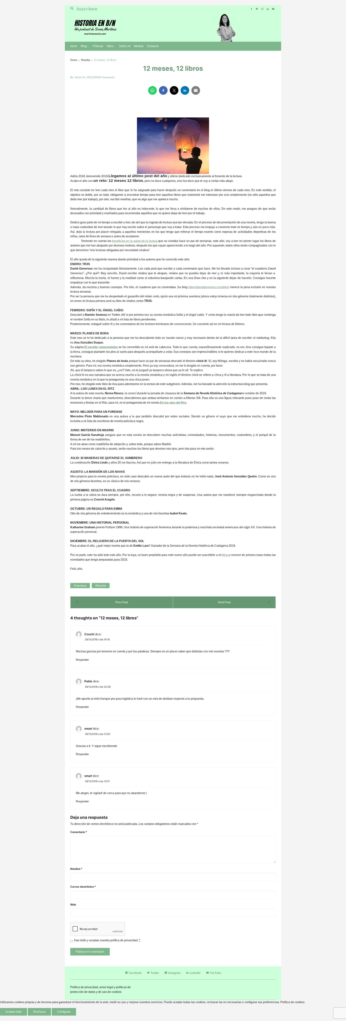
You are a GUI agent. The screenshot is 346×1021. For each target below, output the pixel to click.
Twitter (154, 972)
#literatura (80, 585)
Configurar (64, 1011)
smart (88, 728)
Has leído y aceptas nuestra (107, 940)
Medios (138, 46)
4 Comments (107, 77)
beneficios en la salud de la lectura (135, 240)
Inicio (73, 46)
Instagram (174, 972)
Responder (82, 659)
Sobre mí (124, 46)
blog (225, 554)
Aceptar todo (13, 1011)
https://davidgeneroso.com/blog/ (208, 287)
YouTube (215, 972)
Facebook (134, 972)
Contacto (153, 46)
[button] (73, 9)
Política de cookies (292, 1002)
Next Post (224, 602)
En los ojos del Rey (173, 402)
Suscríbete (87, 9)
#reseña (100, 585)
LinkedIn (195, 972)
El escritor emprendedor (101, 347)
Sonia (78, 77)
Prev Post (122, 602)
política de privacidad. (124, 940)
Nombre (76, 868)
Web (73, 904)
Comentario (78, 832)
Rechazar (39, 1011)
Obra (110, 46)
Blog (84, 46)
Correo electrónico (83, 886)
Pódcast (98, 46)
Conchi (89, 634)
